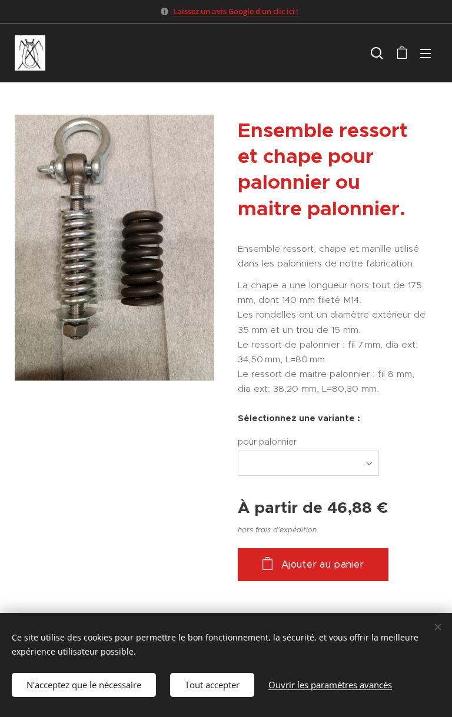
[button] (377, 53)
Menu (425, 53)
